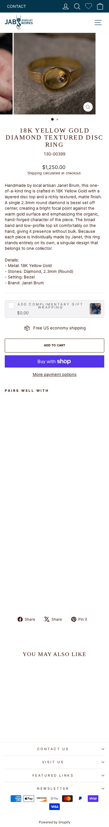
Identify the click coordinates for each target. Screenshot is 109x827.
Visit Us (53, 762)
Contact (16, 6)
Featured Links (53, 775)
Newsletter (53, 789)
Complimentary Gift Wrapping (50, 306)
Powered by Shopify (54, 822)
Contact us (53, 749)
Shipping (34, 173)
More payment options (55, 374)
